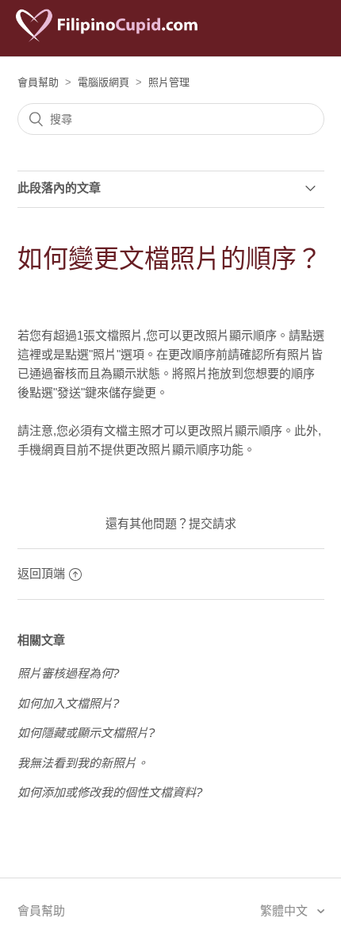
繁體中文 (285, 910)
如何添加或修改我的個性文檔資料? (109, 792)
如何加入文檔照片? (68, 703)
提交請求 (212, 523)
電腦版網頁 (103, 82)
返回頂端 (41, 573)
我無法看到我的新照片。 (82, 763)
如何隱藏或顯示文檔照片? (86, 732)
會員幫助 (38, 82)
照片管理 (169, 82)
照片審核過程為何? (68, 673)
